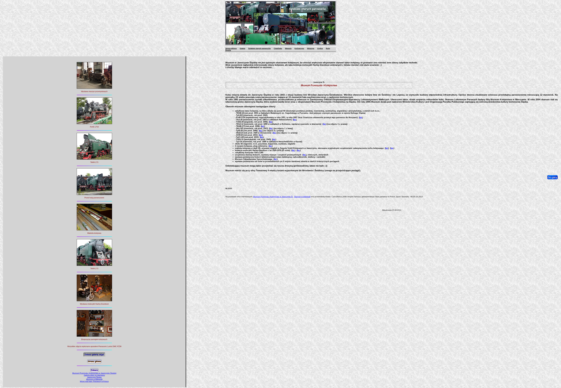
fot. (360, 117)
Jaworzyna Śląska (94, 377)
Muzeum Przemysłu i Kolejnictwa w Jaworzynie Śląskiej (94, 373)
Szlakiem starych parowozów (259, 48)
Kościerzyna (299, 48)
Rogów (228, 50)
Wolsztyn (310, 48)
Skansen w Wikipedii (302, 197)
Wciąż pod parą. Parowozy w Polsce (94, 381)
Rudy (328, 48)
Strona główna (231, 48)
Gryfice (320, 48)
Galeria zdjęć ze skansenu (94, 375)
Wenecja (288, 48)
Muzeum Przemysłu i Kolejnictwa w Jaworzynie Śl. (273, 197)
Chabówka (278, 48)
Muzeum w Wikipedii (94, 379)
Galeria (242, 48)
